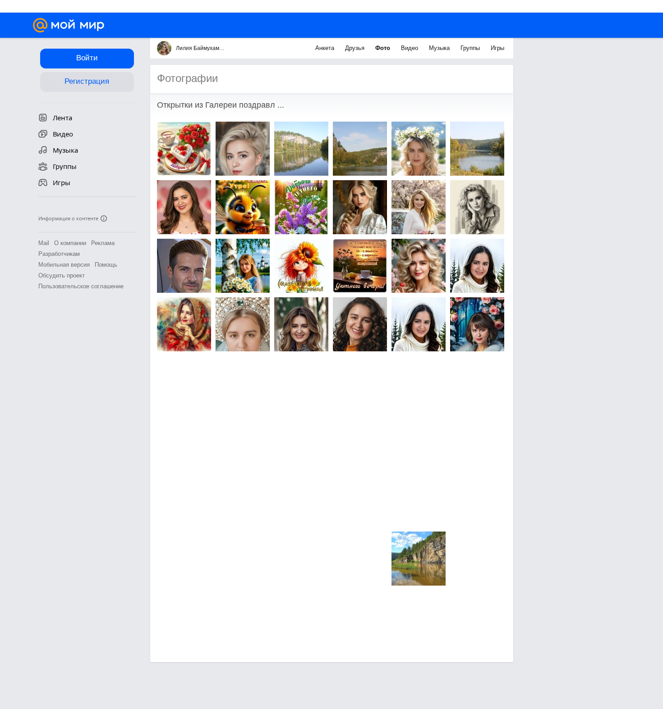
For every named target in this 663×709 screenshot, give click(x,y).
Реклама (103, 243)
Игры (497, 48)
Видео (410, 48)
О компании (70, 243)
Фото (383, 48)
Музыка (440, 48)
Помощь (106, 264)
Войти (87, 58)
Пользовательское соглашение (81, 286)
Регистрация (86, 81)
